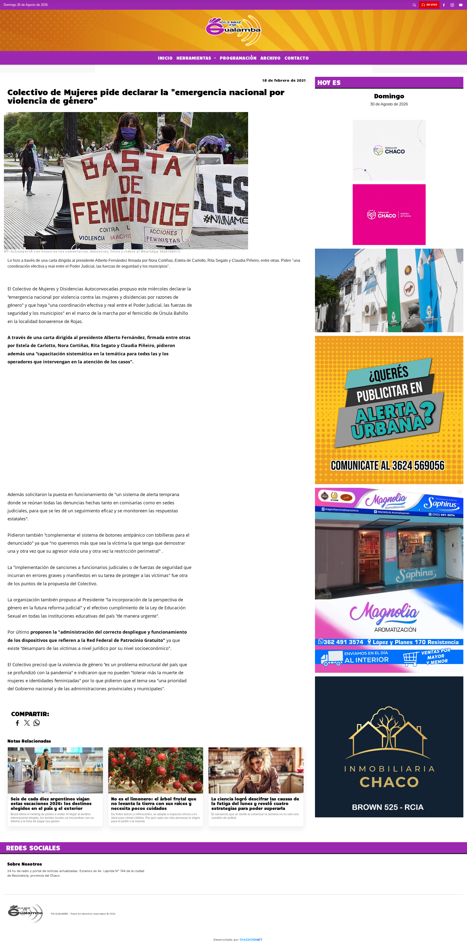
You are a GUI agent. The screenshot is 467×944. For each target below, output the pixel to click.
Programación (238, 57)
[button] (414, 5)
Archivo (270, 57)
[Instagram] (452, 5)
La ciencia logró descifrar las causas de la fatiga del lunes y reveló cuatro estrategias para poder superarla (255, 803)
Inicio (165, 57)
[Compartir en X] (27, 723)
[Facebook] (444, 5)
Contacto (297, 57)
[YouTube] (461, 5)
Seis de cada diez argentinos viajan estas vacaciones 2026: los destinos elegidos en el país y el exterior (51, 803)
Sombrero (233, 69)
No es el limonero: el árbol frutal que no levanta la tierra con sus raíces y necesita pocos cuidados (153, 803)
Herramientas (195, 57)
